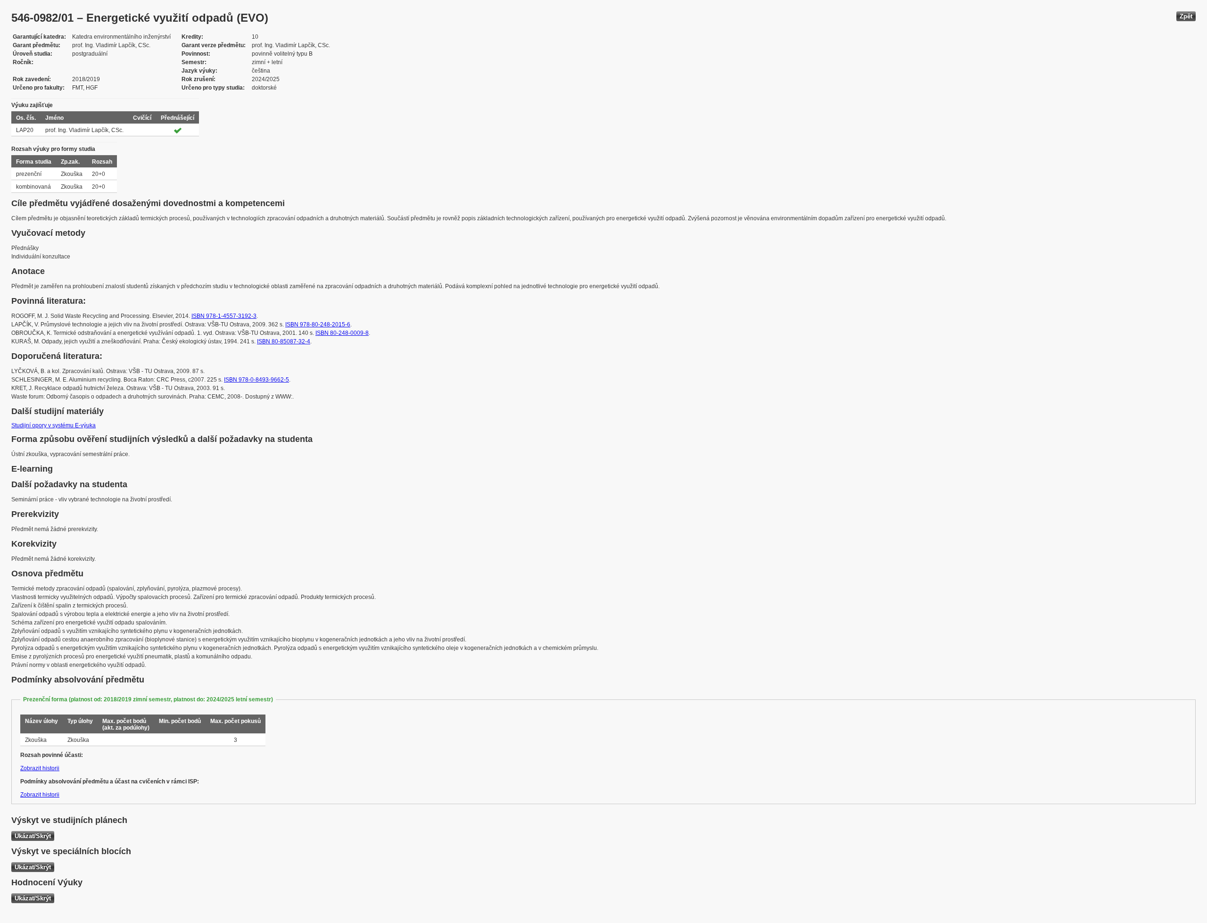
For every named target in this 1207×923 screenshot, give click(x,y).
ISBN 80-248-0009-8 (342, 333)
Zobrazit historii (39, 768)
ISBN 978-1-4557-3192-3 (223, 316)
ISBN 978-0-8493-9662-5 (256, 379)
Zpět (1186, 16)
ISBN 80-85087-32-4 (283, 341)
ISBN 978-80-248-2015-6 (317, 324)
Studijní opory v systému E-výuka (53, 425)
